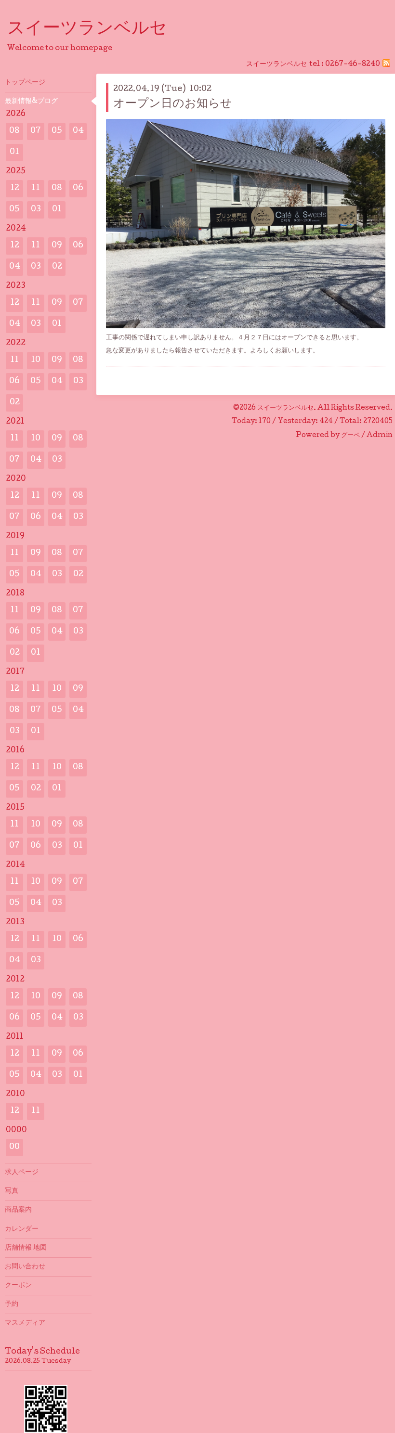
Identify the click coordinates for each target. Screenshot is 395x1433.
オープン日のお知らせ (172, 104)
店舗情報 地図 (26, 1248)
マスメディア (25, 1323)
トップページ (25, 83)
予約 (11, 1304)
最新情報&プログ (31, 101)
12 (14, 188)
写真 (11, 1191)
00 (14, 1147)
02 (57, 267)
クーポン (18, 1286)
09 (57, 246)
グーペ (350, 435)
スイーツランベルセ (95, 29)
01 (14, 152)
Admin (380, 435)
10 (35, 360)
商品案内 (18, 1210)
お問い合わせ (25, 1267)
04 (78, 131)
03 (36, 210)
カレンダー (22, 1229)
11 (35, 188)
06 (78, 188)
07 (35, 131)
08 (14, 131)
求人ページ (22, 1172)
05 (57, 131)
